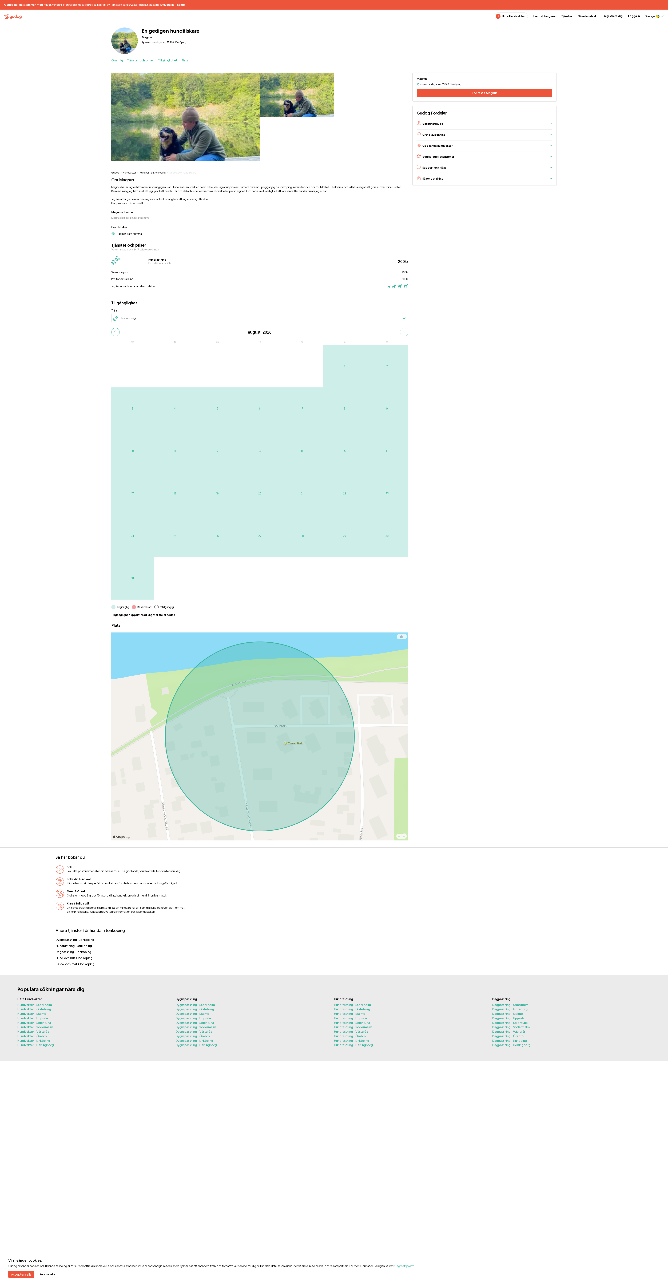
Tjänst (114, 310)
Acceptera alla (21, 1274)
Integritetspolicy (403, 1266)
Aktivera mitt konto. (172, 4)
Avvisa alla (47, 1274)
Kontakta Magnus (484, 93)
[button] (484, 124)
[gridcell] (344, 366)
